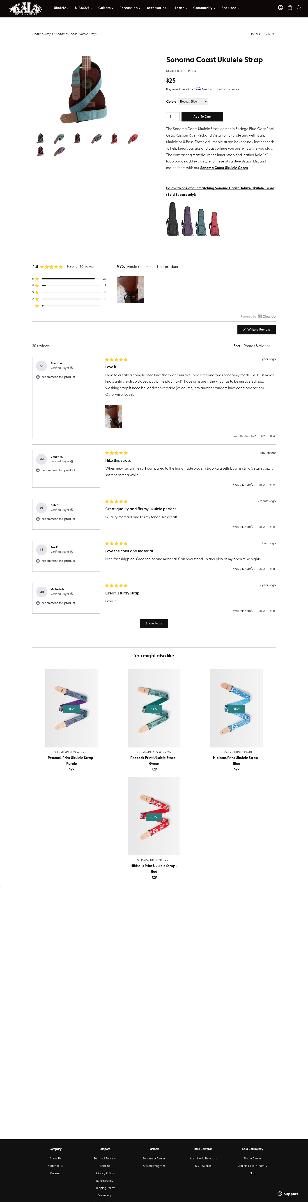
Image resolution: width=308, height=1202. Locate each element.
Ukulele (60, 8)
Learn (180, 8)
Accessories (156, 8)
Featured (228, 8)
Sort (237, 346)
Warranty (104, 1195)
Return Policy (104, 1180)
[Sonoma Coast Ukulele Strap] (87, 59)
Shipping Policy (105, 1188)
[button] (299, 7)
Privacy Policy (104, 1173)
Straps (48, 34)
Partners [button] (154, 1149)
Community (203, 8)
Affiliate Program (154, 1166)
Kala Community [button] (252, 1149)
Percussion (129, 8)
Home (36, 34)
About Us (55, 1158)
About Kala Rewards (203, 1158)
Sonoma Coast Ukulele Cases (224, 168)
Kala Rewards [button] (203, 1149)
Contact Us (55, 1166)
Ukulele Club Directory (252, 1166)
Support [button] (105, 1149)
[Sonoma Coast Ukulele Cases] (193, 237)
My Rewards (203, 1166)
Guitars (104, 8)
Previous (258, 34)
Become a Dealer (154, 1158)
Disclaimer (105, 1166)
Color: (171, 102)
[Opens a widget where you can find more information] (287, 1194)
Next (272, 34)
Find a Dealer (252, 1158)
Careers (55, 1173)
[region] (131, 289)
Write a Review (261, 331)
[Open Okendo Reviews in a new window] (258, 316)
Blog (252, 1173)
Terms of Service (104, 1158)
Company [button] (55, 1149)
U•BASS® (82, 8)
